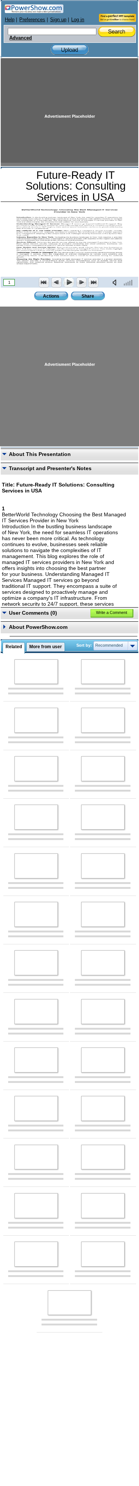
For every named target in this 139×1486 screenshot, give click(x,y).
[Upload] (70, 49)
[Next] (81, 282)
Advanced (20, 38)
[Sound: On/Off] (116, 282)
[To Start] (44, 282)
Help (9, 19)
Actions (51, 296)
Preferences (32, 19)
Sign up (58, 19)
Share (88, 296)
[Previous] (56, 282)
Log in (77, 19)
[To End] (93, 282)
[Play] (68, 282)
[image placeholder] (36, 671)
